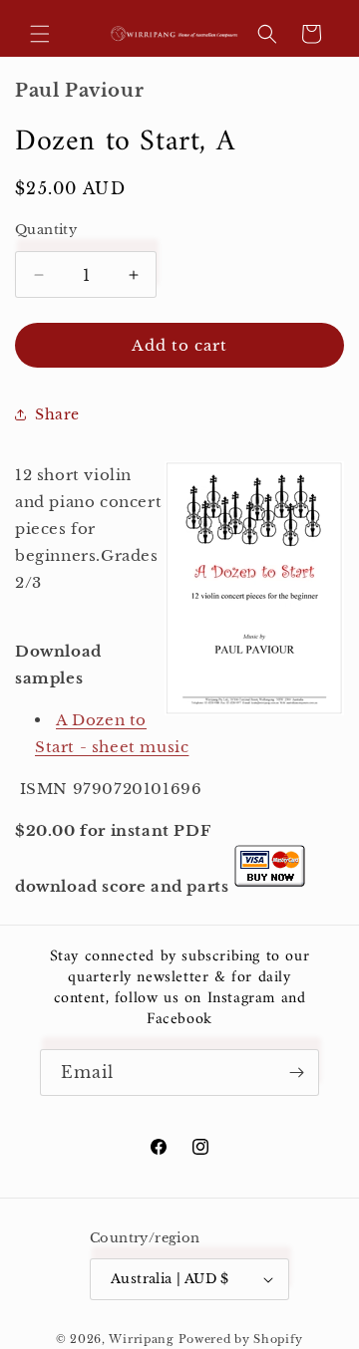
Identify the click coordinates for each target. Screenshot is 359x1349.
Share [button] (57, 414)
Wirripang (141, 1339)
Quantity (46, 229)
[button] (40, 34)
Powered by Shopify (241, 1339)
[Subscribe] (296, 1072)
